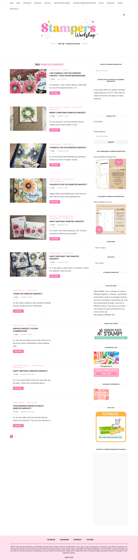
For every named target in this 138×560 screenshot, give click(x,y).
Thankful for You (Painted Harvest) (67, 147)
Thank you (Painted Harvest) (27, 294)
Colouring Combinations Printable (84, 3)
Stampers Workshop (111, 272)
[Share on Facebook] (68, 97)
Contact (120, 3)
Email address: (100, 132)
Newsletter (110, 3)
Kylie (53, 79)
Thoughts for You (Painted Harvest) (68, 184)
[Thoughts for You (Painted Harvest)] (28, 190)
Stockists (47, 3)
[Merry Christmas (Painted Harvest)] (28, 118)
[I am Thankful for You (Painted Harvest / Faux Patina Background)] (28, 81)
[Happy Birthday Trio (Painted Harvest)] (28, 264)
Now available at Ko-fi (103, 202)
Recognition (27, 3)
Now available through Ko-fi (105, 157)
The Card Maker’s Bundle (62, 3)
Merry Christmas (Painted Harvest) (67, 113)
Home (11, 3)
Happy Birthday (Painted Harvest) (66, 221)
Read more (54, 93)
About (18, 3)
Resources (37, 3)
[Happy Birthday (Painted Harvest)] (28, 227)
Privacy (101, 3)
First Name (98, 122)
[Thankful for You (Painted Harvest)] (28, 155)
